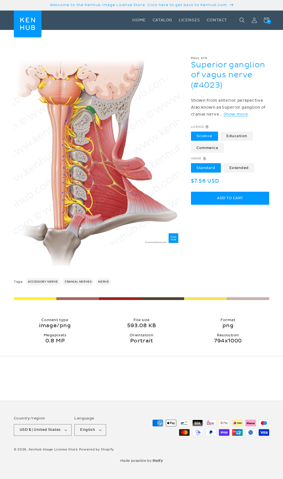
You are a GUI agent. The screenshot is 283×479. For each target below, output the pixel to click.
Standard (205, 168)
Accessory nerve (43, 281)
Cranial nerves (78, 281)
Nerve (103, 281)
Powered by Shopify (96, 449)
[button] (242, 20)
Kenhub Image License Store (53, 449)
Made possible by (141, 461)
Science (204, 136)
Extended (239, 168)
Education (236, 136)
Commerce (207, 148)
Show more (236, 114)
